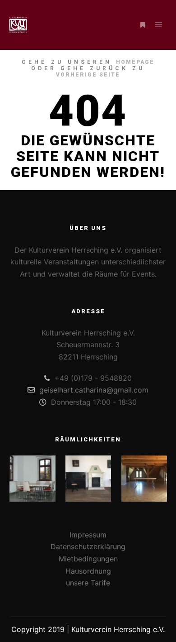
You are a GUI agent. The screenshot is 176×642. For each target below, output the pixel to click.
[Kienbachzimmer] (32, 478)
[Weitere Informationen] (142, 25)
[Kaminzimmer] (88, 478)
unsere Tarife (88, 582)
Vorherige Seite (88, 75)
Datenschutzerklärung (88, 546)
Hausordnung (88, 570)
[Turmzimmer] (144, 478)
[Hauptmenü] (159, 25)
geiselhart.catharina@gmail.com (93, 389)
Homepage (135, 62)
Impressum (88, 534)
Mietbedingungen (88, 558)
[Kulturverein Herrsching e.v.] (18, 25)
